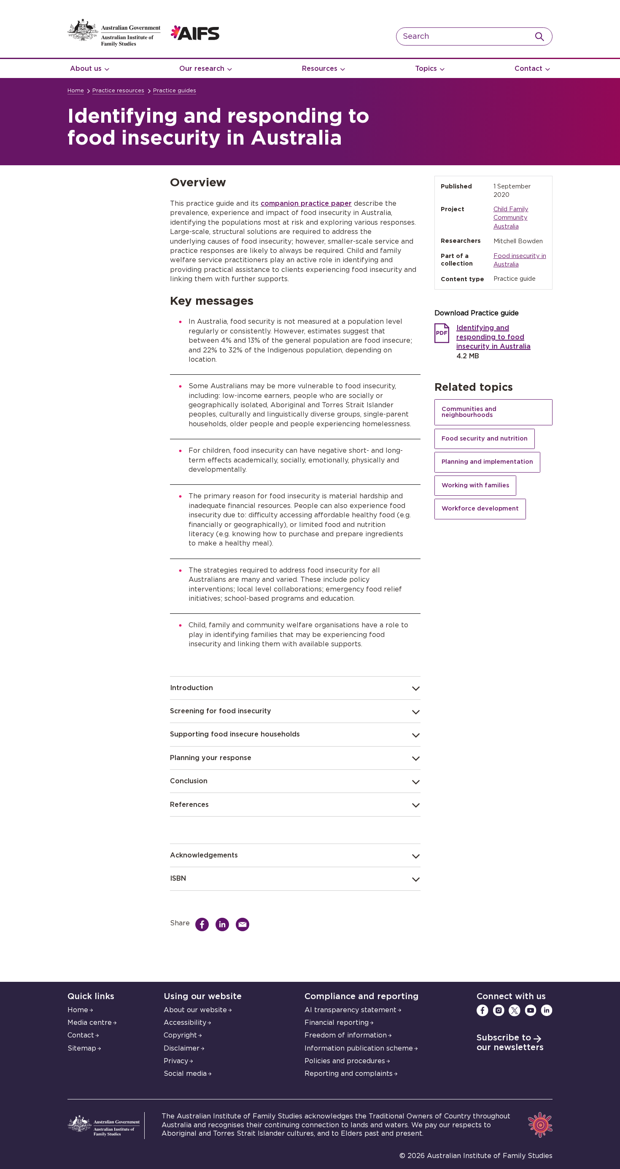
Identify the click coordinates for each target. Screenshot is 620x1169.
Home (75, 91)
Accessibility (185, 1022)
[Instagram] (498, 1010)
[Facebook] (482, 1010)
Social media (185, 1073)
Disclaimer (181, 1048)
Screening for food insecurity (220, 711)
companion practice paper (306, 203)
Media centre (89, 1022)
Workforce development (480, 508)
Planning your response (210, 758)
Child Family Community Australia (510, 217)
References (189, 804)
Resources (319, 68)
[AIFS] (143, 44)
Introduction (191, 688)
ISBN (178, 878)
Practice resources (118, 91)
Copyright (180, 1035)
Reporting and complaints (349, 1073)
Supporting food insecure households (235, 734)
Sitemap (81, 1048)
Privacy (176, 1061)
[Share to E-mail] (244, 924)
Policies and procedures (345, 1061)
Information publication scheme (359, 1048)
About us (86, 68)
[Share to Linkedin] (224, 924)
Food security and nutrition (485, 438)
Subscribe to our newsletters (510, 1043)
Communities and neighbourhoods (469, 412)
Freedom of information (346, 1035)
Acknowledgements (204, 855)
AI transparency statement (350, 1010)
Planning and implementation (487, 462)
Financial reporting (337, 1022)
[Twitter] (514, 1010)
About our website (195, 1010)
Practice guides (174, 91)
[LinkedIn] (547, 1010)
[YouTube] (530, 1010)
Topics (426, 68)
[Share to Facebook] (204, 924)
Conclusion (189, 781)
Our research (201, 68)
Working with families (475, 485)
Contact (528, 68)
